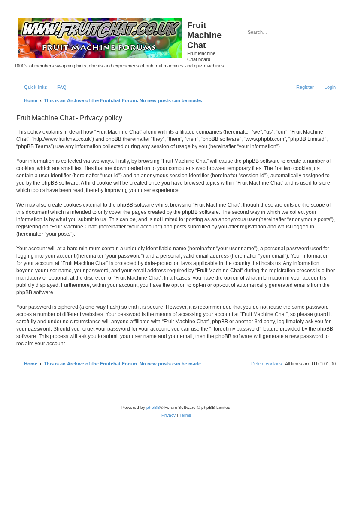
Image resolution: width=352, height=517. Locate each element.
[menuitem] (58, 87)
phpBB (153, 407)
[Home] (100, 36)
